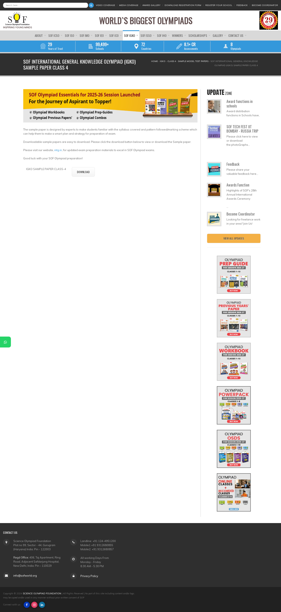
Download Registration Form (183, 5)
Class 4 (171, 61)
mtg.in (58, 150)
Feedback (242, 5)
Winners (177, 35)
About (39, 35)
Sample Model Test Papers (193, 61)
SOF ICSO (54, 35)
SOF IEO (99, 35)
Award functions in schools (239, 103)
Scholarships (198, 35)
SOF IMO (85, 35)
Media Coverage (128, 5)
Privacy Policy (89, 576)
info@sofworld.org (25, 575)
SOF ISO (70, 35)
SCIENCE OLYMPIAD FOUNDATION (42, 593)
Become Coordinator (265, 5)
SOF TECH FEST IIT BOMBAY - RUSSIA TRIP (242, 129)
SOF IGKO (130, 35)
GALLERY (218, 35)
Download (83, 172)
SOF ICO (114, 35)
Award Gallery (151, 5)
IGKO (162, 61)
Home (154, 61)
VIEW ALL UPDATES (233, 238)
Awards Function (237, 185)
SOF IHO (162, 35)
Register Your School (218, 5)
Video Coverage (105, 5)
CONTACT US (236, 35)
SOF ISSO (146, 35)
